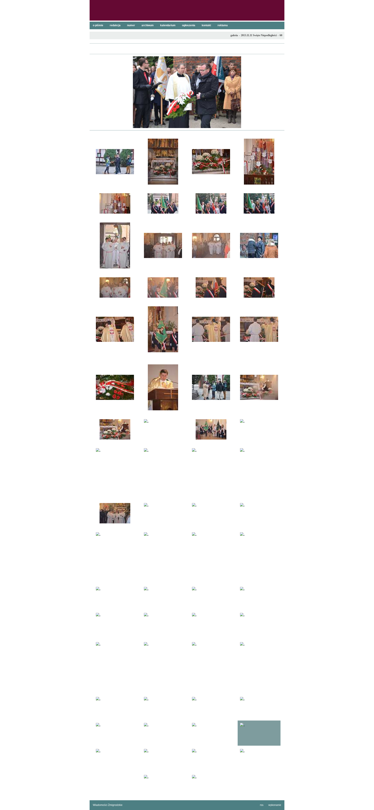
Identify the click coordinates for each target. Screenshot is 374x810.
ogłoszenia (188, 25)
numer (131, 25)
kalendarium (168, 25)
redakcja (115, 25)
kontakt (206, 25)
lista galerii (187, 48)
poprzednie (95, 92)
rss (261, 805)
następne (279, 92)
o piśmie (98, 25)
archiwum (148, 25)
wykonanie (274, 805)
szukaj (279, 4)
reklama (223, 25)
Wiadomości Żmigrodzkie (108, 805)
